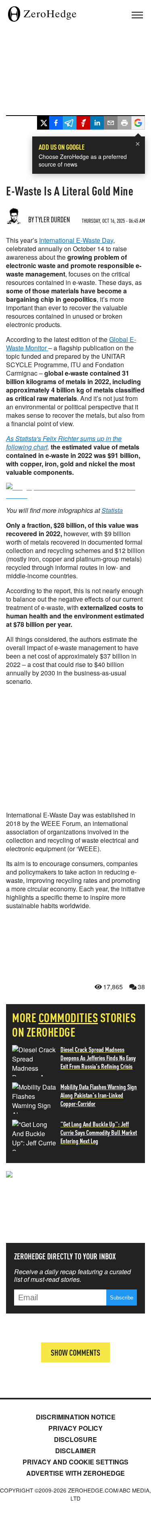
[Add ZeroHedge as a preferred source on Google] (138, 124)
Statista (112, 510)
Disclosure (75, 1439)
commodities (68, 1017)
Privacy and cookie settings (75, 1461)
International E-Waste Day (76, 240)
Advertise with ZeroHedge (75, 1473)
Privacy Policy (75, 1428)
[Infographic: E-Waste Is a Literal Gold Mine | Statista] (75, 495)
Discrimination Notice (76, 1416)
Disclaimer (75, 1450)
